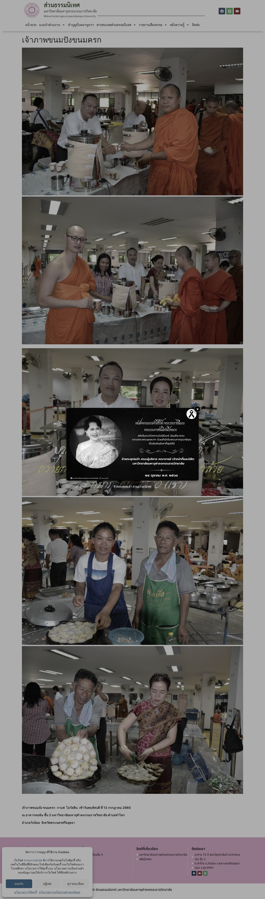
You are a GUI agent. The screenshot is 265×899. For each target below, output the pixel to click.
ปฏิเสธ (47, 884)
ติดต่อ (196, 25)
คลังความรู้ (177, 25)
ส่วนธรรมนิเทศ (33, 860)
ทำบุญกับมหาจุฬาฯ (81, 25)
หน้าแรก (30, 25)
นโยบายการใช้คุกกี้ (25, 892)
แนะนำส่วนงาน (49, 25)
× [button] (197, 409)
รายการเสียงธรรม (150, 25)
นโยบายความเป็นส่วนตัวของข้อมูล (59, 892)
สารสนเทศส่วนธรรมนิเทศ (114, 25)
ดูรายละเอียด (75, 884)
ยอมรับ (19, 884)
